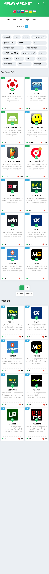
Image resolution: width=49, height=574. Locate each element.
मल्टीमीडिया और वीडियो (11, 53)
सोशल (36, 43)
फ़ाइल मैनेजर (8, 64)
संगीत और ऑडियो (32, 48)
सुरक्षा (16, 37)
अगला (28, 294)
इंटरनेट (21, 43)
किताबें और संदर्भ (9, 48)
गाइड (27, 20)
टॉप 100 (35, 20)
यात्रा (28, 59)
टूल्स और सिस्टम (9, 43)
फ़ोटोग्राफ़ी (37, 64)
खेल (39, 59)
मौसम (17, 59)
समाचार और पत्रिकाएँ (28, 53)
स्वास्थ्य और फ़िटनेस (39, 37)
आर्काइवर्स (7, 37)
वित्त (20, 64)
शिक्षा (40, 53)
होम (9, 20)
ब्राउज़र (25, 37)
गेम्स (14, 20)
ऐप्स (21, 20)
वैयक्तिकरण (7, 59)
